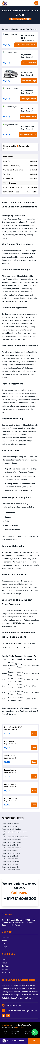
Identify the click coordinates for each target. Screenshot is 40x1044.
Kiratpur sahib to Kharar (10, 850)
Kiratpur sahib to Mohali (10, 845)
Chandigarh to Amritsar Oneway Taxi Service (20, 992)
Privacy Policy (4, 1032)
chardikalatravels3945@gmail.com (22, 1010)
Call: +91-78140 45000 (15, 1041)
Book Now (34, 1041)
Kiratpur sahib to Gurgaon (11, 861)
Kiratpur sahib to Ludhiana (11, 853)
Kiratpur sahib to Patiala (10, 859)
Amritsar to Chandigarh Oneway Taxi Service (20, 995)
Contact (5, 969)
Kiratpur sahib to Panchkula (11, 848)
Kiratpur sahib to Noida (10, 864)
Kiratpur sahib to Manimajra (11, 870)
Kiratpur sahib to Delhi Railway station (15, 837)
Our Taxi (5, 966)
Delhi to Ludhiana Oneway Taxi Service (17, 998)
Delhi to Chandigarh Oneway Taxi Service (18, 988)
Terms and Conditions (15, 1032)
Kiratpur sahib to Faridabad (11, 842)
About (4, 963)
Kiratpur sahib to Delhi (9, 826)
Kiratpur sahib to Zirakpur (10, 823)
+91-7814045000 (20, 898)
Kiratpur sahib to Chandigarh (12, 839)
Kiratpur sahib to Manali (10, 856)
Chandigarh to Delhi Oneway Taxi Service (18, 985)
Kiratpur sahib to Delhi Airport (12, 829)
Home (4, 960)
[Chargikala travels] (4, 3)
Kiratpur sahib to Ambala (10, 867)
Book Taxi (6, 972)
